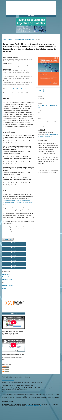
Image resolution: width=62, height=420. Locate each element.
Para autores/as (6, 277)
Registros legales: (42, 140)
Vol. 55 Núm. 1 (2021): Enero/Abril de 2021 (24, 39)
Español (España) (7, 286)
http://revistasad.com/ (8, 380)
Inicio (4, 39)
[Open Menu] (17, 16)
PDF (41, 90)
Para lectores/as (6, 274)
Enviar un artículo (7, 239)
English (4, 288)
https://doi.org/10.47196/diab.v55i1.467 (16, 88)
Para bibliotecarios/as (7, 279)
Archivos (10, 39)
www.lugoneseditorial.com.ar (33, 405)
